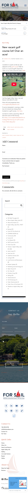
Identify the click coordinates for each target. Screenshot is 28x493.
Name (3, 145)
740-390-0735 (5, 427)
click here (19, 111)
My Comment (5, 166)
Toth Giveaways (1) (12, 280)
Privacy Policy (22, 180)
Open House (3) (12, 269)
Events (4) (10, 238)
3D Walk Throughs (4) (13, 218)
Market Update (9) (12, 264)
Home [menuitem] (2, 443)
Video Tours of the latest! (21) (15, 284)
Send (13, 365)
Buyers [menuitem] (3, 456)
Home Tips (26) (11, 244)
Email (3, 152)
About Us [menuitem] (3, 445)
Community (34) (12, 236)
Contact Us (4, 431)
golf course (15, 67)
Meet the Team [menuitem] (5, 468)
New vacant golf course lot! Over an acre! (12, 51)
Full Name (4, 321)
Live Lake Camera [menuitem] (5, 454)
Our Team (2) (11, 271)
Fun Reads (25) (11, 240)
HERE (23, 70)
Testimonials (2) (12, 277)
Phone (15, 328)
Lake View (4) (11, 253)
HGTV (21, 127)
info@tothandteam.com (7, 429)
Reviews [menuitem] (3, 470)
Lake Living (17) (11, 251)
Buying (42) (10, 229)
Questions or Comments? (8, 334)
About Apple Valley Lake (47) (15, 220)
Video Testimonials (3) (13, 282)
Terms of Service (4, 372)
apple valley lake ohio (13, 127)
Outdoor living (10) (12, 273)
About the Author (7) (13, 222)
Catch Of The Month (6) (14, 231)
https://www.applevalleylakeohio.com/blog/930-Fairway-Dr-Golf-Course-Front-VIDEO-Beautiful (13, 120)
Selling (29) (10, 275)
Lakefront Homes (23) (13, 255)
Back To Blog (5, 43)
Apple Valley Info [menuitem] (5, 449)
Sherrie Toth (7, 58)
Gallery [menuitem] (3, 451)
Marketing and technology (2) (15, 266)
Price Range (4, 34)
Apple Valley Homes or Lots (8, 29)
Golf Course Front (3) (13, 242)
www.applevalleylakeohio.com (10, 104)
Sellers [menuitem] (3, 458)
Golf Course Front (7, 135)
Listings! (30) (11, 258)
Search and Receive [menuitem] (6, 447)
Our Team (3, 433)
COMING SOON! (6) (13, 233)
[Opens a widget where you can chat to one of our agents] (17, 484)
